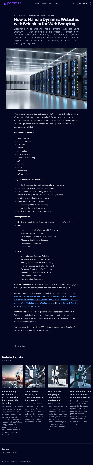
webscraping (41, 15)
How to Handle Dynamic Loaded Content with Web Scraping (39, 296)
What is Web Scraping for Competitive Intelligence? (54, 396)
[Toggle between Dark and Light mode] (69, 3)
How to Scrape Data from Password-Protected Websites (80, 394)
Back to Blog (21, 346)
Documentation (84, 3)
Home (37, 3)
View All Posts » (7, 361)
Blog (56, 3)
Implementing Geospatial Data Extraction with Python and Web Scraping (10, 397)
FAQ (50, 3)
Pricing (44, 3)
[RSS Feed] (73, 3)
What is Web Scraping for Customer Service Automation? (34, 396)
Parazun (5, 449)
